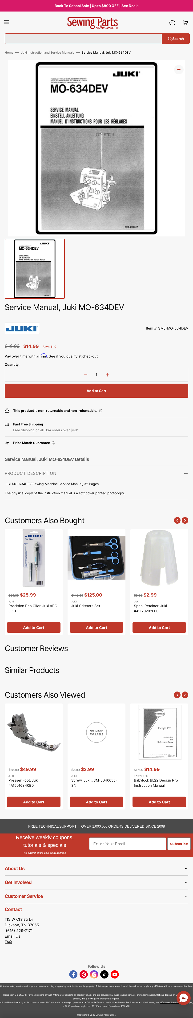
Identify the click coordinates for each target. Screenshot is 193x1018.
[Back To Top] (186, 1011)
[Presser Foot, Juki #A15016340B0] (34, 757)
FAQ (8, 941)
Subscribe (179, 844)
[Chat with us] (172, 23)
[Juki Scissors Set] (97, 582)
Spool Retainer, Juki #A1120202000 (150, 608)
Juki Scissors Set (85, 606)
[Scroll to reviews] (96, 317)
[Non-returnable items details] (100, 410)
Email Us (12, 936)
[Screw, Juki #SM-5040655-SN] (97, 757)
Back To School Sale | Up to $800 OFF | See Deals (96, 6)
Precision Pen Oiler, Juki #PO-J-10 (33, 608)
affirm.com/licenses (169, 1002)
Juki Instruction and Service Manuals (47, 52)
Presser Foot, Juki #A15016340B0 (23, 783)
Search (178, 38)
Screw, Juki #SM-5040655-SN (94, 783)
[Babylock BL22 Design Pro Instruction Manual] (159, 757)
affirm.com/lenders (146, 995)
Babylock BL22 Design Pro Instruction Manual (156, 783)
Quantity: (12, 364)
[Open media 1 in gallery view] (179, 69)
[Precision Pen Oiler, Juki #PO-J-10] (34, 582)
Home (9, 52)
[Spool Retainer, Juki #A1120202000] (159, 582)
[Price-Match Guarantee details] (53, 442)
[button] (6, 23)
